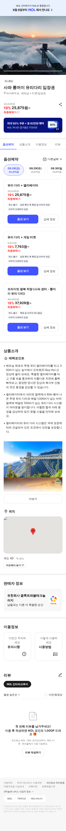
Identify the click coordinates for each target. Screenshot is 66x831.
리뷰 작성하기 (33, 752)
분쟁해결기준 (48, 786)
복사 (21, 558)
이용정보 (41, 144)
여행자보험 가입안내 (14, 786)
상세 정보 (49, 219)
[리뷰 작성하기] (60, 675)
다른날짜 (53, 159)
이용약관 (8, 782)
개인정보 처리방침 (55, 782)
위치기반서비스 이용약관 (29, 782)
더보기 (33, 499)
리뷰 (57, 144)
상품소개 (24, 144)
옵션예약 (8, 144)
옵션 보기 (23, 219)
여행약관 (33, 786)
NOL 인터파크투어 (17, 684)
